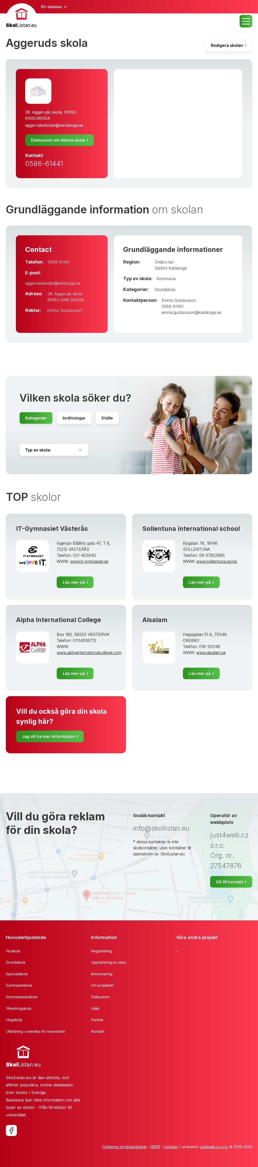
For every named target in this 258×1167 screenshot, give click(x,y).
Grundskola (165, 289)
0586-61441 (44, 163)
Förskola (13, 951)
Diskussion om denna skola (58, 140)
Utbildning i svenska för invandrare (35, 1031)
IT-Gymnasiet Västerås (52, 528)
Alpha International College (58, 620)
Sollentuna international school (191, 528)
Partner (97, 1019)
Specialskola (16, 973)
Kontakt (97, 1031)
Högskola (14, 1019)
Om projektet (102, 985)
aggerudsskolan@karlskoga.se (54, 125)
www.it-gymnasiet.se (89, 561)
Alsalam (154, 620)
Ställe (107, 417)
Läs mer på (74, 582)
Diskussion (100, 996)
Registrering (101, 951)
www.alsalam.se (211, 652)
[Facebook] (11, 1130)
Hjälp (95, 1008)
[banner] (21, 16)
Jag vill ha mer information (48, 736)
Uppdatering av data (108, 962)
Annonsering (101, 973)
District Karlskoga (171, 268)
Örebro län (164, 262)
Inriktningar (74, 417)
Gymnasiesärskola (21, 996)
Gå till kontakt (229, 881)
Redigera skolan (227, 45)
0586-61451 (172, 306)
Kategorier (36, 417)
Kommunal (166, 278)
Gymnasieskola (19, 985)
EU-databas (51, 7)
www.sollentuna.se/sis (216, 561)
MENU (246, 21)
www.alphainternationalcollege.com (89, 652)
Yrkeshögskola (18, 1008)
